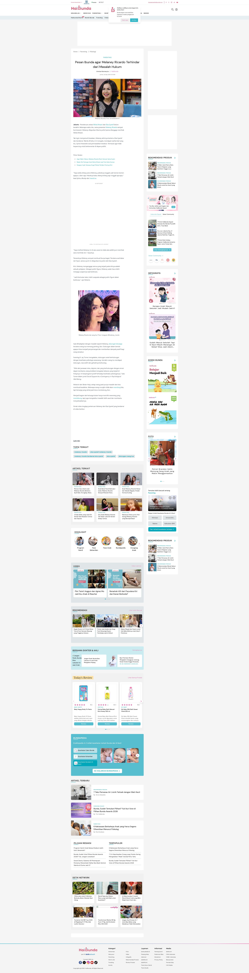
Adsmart (143, 957)
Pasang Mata (145, 954)
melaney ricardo (81, 452)
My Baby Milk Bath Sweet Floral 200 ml (129, 710)
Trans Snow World (146, 965)
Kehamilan (111, 951)
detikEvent (144, 959)
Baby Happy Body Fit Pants (83, 709)
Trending (99, 18)
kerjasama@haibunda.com (155, 2)
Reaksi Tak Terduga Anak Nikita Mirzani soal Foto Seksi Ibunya (95, 162)
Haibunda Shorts (77, 18)
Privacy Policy (158, 959)
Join (173, 207)
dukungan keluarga (115, 344)
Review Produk (130, 962)
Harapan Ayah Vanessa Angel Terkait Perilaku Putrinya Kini (94, 165)
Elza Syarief (110, 125)
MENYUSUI (87, 13)
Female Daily (170, 962)
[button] (139, 544)
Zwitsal (100, 707)
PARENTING (96, 13)
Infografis (128, 957)
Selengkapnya (137, 650)
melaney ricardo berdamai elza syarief (89, 456)
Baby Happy (78, 707)
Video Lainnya (136, 566)
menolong (117, 387)
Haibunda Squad (156, 214)
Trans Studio (144, 968)
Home (75, 52)
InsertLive (93, 178)
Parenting (83, 52)
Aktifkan (134, 20)
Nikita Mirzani (98, 125)
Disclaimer (157, 957)
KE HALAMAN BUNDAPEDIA (106, 771)
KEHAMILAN (75, 13)
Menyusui (111, 954)
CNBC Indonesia (171, 957)
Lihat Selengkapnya (161, 250)
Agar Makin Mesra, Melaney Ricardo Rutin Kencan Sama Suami (96, 159)
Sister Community (168, 214)
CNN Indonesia (170, 954)
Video (107, 18)
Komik (110, 965)
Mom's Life (111, 959)
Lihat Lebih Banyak (135, 610)
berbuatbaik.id (145, 951)
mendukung (77, 398)
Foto (127, 951)
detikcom (169, 951)
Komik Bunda (89, 18)
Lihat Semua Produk (135, 678)
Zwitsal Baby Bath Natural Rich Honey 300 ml (106, 710)
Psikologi (93, 52)
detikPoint (144, 962)
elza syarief (111, 456)
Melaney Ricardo (111, 127)
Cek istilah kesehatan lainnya (161, 529)
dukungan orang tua (126, 456)
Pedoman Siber (159, 954)
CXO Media (169, 965)
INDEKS (146, 13)
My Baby (124, 707)
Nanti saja (125, 20)
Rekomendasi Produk (132, 959)
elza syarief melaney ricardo (101, 452)
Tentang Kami (158, 951)
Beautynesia (169, 959)
